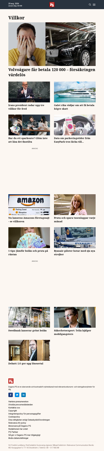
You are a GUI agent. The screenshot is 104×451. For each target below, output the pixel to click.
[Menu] (94, 4)
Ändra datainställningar (18, 438)
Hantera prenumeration (18, 401)
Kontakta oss (14, 407)
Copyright (12, 411)
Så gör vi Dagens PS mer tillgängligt (24, 435)
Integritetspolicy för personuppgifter (24, 414)
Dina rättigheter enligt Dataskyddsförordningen (29, 420)
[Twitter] (17, 395)
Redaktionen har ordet (18, 429)
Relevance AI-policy (17, 423)
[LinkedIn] (23, 395)
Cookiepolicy (14, 417)
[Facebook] (10, 395)
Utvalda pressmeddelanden (20, 404)
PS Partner (13, 432)
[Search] (89, 4)
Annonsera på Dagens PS (19, 426)
